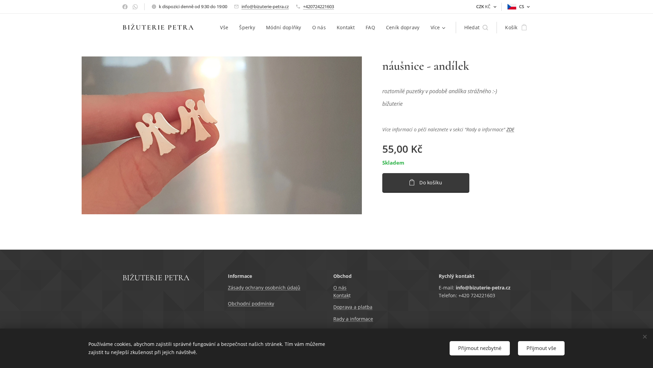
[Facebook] (125, 7)
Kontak (341, 295)
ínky (269, 303)
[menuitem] (226, 27)
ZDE (510, 129)
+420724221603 (318, 6)
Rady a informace (353, 319)
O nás (340, 287)
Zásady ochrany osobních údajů (264, 287)
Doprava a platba (352, 307)
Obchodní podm (246, 303)
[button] (476, 27)
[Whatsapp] (135, 7)
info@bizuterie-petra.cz (265, 6)
